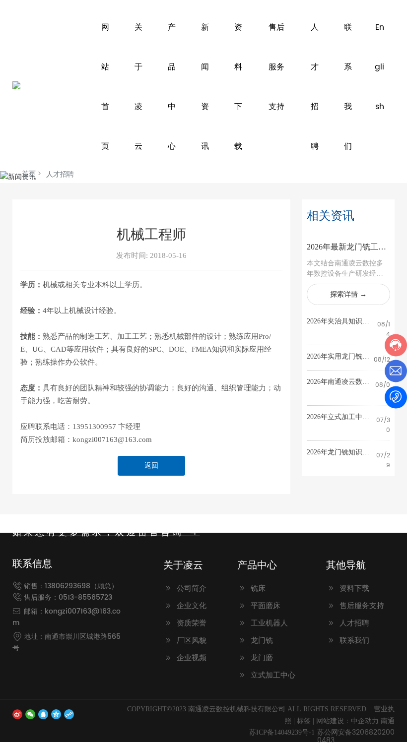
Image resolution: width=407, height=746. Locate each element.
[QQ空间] (56, 714)
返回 (151, 465)
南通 (388, 721)
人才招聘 (60, 174)
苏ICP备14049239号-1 (282, 732)
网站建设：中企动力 (347, 721)
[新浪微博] (17, 714)
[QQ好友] (43, 714)
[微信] (30, 714)
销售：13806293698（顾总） (71, 586)
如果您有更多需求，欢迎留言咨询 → (106, 532)
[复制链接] (69, 714)
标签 (304, 721)
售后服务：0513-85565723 (68, 597)
